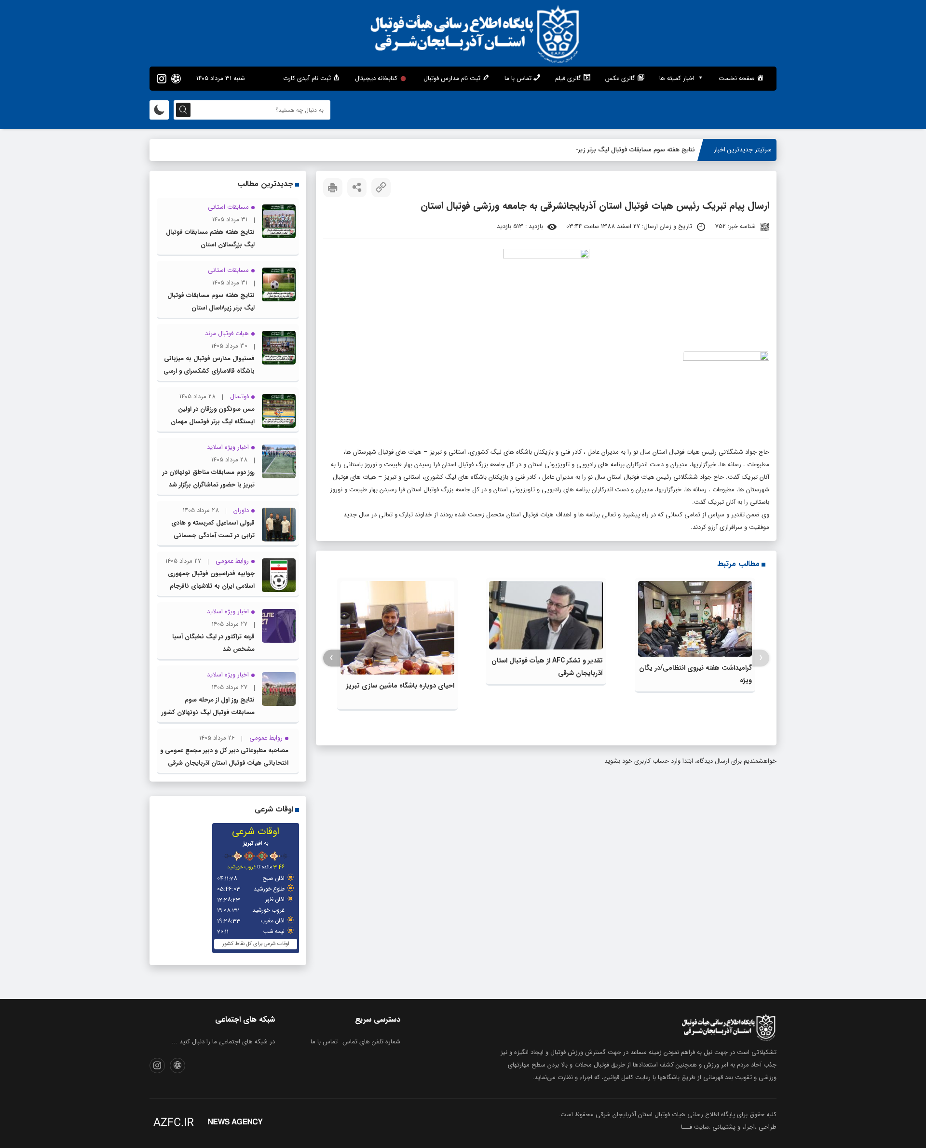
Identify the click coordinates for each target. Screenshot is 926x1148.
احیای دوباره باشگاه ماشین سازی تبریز (400, 685)
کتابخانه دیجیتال (376, 78)
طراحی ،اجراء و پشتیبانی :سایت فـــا (728, 1127)
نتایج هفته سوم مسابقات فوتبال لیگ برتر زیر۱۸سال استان (620, 150)
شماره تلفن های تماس (371, 1042)
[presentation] (760, 657)
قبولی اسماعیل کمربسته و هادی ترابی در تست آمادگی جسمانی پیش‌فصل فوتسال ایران (213, 535)
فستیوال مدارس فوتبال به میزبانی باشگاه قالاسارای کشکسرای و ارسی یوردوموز (209, 371)
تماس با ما (324, 1042)
